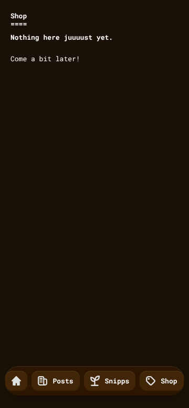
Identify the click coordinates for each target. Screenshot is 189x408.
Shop (169, 381)
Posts (62, 381)
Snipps (117, 381)
